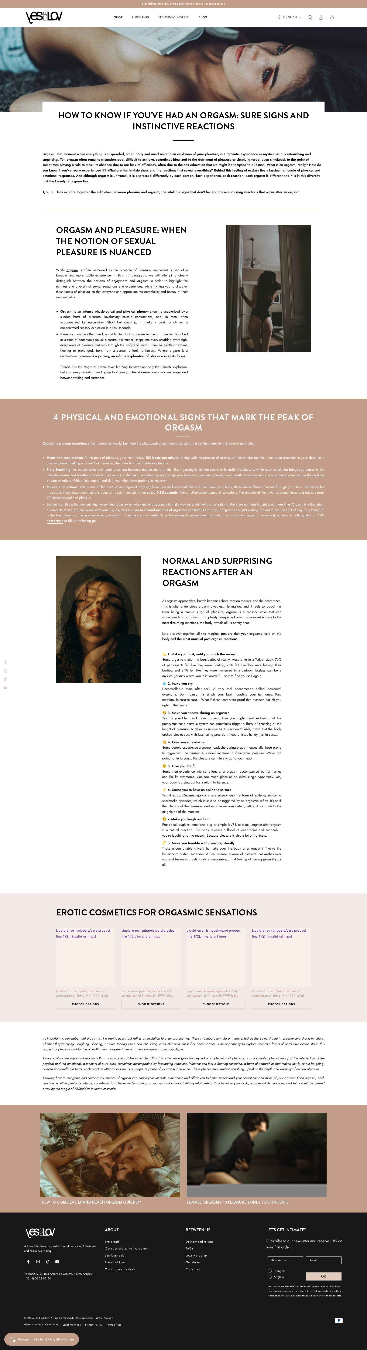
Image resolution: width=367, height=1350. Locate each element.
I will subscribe (220, 731)
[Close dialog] (252, 638)
